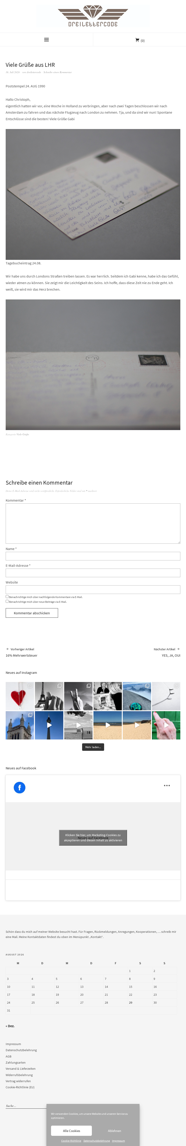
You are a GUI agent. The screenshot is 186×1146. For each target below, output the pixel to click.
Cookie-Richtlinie (71, 1140)
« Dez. (10, 1026)
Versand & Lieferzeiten (21, 1069)
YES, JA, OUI (167, 652)
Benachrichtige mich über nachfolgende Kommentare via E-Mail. (46, 597)
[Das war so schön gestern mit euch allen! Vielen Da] (107, 696)
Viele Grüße (23, 434)
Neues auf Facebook (21, 768)
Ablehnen (114, 1131)
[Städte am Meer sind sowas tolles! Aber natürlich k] (166, 725)
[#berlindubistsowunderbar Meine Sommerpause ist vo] (49, 725)
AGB (8, 1056)
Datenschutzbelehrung (96, 1140)
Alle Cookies (71, 1131)
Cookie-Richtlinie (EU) (20, 1087)
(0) (143, 40)
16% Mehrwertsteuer (21, 652)
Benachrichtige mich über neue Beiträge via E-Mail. (38, 601)
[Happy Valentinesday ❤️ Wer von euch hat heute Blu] (20, 696)
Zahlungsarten (16, 1062)
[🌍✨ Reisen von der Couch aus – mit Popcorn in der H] (49, 696)
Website (12, 582)
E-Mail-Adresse (18, 565)
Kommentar (16, 500)
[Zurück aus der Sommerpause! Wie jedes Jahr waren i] (78, 725)
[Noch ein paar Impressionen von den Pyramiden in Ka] (78, 696)
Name (11, 548)
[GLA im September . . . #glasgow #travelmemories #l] (20, 725)
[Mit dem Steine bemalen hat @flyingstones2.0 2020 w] (137, 696)
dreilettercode (34, 72)
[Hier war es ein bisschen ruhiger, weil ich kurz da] (166, 696)
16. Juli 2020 (13, 72)
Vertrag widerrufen (18, 1081)
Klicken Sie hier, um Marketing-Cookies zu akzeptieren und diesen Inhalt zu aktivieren (93, 837)
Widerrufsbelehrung (19, 1075)
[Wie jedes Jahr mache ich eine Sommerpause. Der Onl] (107, 725)
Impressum (118, 1140)
